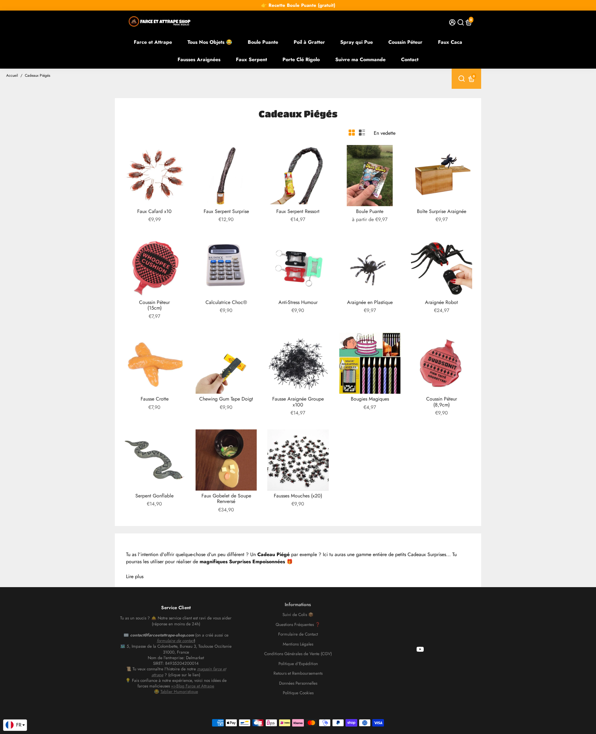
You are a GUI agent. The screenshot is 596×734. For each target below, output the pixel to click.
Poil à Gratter (309, 42)
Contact (409, 59)
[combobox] (15, 725)
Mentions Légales (298, 644)
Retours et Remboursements (298, 673)
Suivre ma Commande (360, 59)
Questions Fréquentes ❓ (298, 624)
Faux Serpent (251, 59)
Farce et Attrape (153, 42)
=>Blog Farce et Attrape (192, 686)
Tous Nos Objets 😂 (209, 42)
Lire (129, 576)
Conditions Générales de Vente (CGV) (298, 653)
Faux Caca (450, 42)
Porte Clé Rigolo (301, 59)
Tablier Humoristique (179, 692)
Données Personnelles (298, 683)
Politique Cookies (298, 693)
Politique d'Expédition (298, 663)
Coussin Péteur (405, 42)
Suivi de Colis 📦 (298, 614)
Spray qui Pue (356, 42)
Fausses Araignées (199, 59)
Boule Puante (263, 42)
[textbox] (15, 725)
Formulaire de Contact (298, 634)
